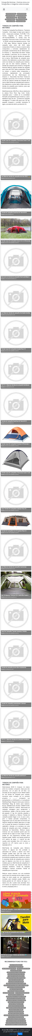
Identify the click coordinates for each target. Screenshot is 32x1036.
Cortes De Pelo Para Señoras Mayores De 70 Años (16, 1015)
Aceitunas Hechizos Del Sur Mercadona (16, 1007)
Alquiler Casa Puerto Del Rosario (16, 1002)
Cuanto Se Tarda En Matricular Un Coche (16, 1020)
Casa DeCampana (22, 13)
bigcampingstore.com (10, 178)
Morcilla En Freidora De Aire (9, 968)
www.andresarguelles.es (11, 597)
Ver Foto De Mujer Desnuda (22, 992)
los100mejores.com (9, 386)
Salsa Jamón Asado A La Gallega (16, 994)
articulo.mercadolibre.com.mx (12, 142)
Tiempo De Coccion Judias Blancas (16, 976)
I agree (20, 1034)
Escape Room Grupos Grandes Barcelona (16, 1022)
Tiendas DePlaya (11, 21)
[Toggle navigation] (27, 9)
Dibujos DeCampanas (21, 19)
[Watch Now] (16, 900)
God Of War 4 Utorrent (8, 992)
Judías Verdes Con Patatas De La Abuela (16, 1000)
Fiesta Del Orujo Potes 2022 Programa (16, 978)
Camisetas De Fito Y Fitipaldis (16, 1009)
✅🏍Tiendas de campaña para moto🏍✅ (13, 932)
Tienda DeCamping (10, 15)
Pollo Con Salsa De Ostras (23, 968)
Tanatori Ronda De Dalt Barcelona (16, 991)
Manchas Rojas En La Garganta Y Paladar (16, 996)
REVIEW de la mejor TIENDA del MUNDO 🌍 (14, 955)
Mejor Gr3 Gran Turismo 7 (16, 989)
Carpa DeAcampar (21, 21)
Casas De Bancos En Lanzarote (16, 981)
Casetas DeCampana (11, 17)
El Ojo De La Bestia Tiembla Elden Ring (16, 1019)
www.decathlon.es (9, 214)
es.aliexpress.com (9, 669)
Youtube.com (8, 911)
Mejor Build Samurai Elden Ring (16, 1013)
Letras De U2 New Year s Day (16, 966)
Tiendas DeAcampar (11, 13)
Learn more (13, 1034)
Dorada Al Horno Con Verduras (16, 1006)
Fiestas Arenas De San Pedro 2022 (16, 974)
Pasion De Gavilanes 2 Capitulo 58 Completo (16, 1024)
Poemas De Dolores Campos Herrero (16, 972)
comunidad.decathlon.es (10, 278)
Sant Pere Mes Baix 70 (16, 970)
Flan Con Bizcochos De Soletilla (16, 1011)
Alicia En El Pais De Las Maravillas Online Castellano (16, 985)
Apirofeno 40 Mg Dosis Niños (16, 1004)
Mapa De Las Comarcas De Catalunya (16, 998)
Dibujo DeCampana (10, 19)
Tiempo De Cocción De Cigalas (16, 979)
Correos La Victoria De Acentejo (16, 1017)
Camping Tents (21, 17)
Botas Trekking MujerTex (16, 964)
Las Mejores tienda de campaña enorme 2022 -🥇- (15, 176)
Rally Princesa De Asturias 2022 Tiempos (16, 983)
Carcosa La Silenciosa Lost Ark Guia (16, 987)
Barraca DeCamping (21, 15)
